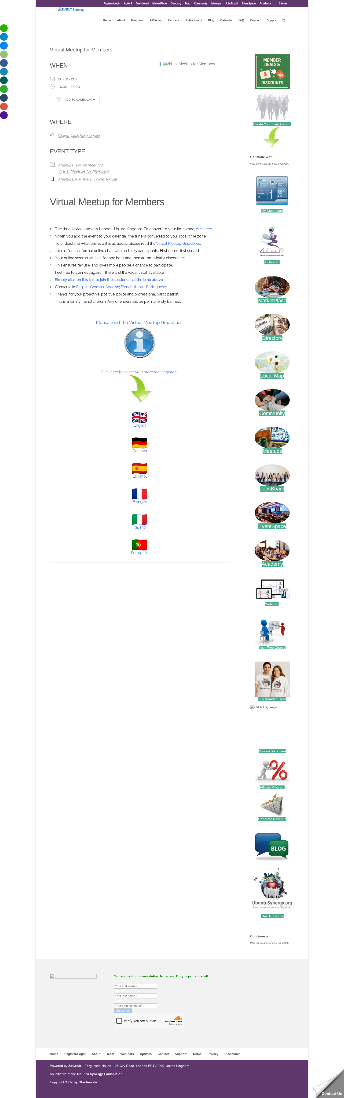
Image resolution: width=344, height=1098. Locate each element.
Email (118, 1001)
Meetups (216, 3)
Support (272, 20)
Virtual (111, 179)
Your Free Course (272, 647)
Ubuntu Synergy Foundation (100, 1074)
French (126, 287)
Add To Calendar (78, 99)
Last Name (122, 991)
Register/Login (112, 3)
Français (140, 502)
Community (200, 3)
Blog (211, 20)
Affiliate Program (272, 787)
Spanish (112, 287)
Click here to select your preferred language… (139, 372)
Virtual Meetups (89, 165)
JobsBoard (231, 3)
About (121, 20)
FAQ (241, 20)
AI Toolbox (272, 262)
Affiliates (156, 20)
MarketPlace (159, 3)
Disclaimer (232, 1054)
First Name (122, 981)
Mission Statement (272, 751)
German (97, 287)
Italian (139, 287)
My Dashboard (272, 210)
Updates (146, 1054)
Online (98, 179)
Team (110, 1054)
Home (107, 20)
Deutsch (139, 451)
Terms (197, 1054)
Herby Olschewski (82, 1082)
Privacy (213, 1054)
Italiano (139, 527)
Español (140, 476)
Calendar (226, 20)
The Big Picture (272, 916)
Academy (265, 3)
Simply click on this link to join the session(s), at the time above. (109, 279)
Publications (194, 20)
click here (204, 229)
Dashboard (142, 3)
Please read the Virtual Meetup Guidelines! (140, 322)
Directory (176, 3)
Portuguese (156, 287)
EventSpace (249, 3)
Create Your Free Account (272, 124)
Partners (173, 20)
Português (140, 553)
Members (137, 20)
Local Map (272, 376)
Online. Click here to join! (79, 135)
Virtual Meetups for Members (83, 171)
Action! (128, 3)
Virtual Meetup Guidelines (178, 243)
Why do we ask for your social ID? (269, 163)
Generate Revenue (272, 819)
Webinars (272, 604)
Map (187, 3)
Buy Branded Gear (272, 699)
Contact (255, 20)
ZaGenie (75, 1066)
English (82, 287)
